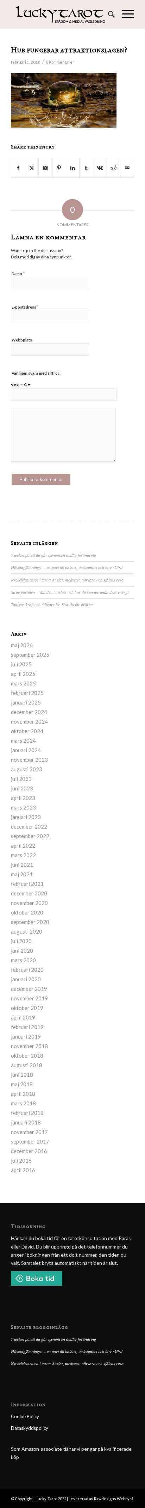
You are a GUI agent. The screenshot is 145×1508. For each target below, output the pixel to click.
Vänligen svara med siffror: (36, 373)
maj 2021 (22, 874)
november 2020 (29, 903)
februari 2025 (27, 693)
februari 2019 (27, 1027)
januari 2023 (26, 817)
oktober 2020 (27, 912)
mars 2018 (23, 1103)
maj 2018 (22, 1084)
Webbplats (22, 340)
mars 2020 (23, 960)
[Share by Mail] (127, 167)
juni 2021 (22, 864)
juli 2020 (21, 941)
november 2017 (29, 1132)
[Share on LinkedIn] (73, 167)
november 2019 (29, 998)
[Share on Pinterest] (59, 167)
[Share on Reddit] (113, 167)
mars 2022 (23, 855)
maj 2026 (22, 645)
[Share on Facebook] (18, 167)
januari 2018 (26, 1122)
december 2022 (29, 826)
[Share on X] (32, 167)
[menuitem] (108, 14)
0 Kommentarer (60, 62)
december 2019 (29, 989)
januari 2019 (26, 1036)
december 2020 (29, 893)
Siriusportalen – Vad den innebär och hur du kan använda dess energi (69, 592)
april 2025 (23, 674)
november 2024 (29, 721)
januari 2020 (26, 979)
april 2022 (23, 845)
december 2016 (29, 1151)
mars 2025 (23, 683)
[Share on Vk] (100, 167)
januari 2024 (26, 750)
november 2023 (29, 759)
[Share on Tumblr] (86, 167)
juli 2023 (21, 779)
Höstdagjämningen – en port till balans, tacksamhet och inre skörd (66, 567)
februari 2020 (27, 969)
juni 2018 (22, 1074)
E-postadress (25, 307)
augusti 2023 (26, 769)
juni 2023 (22, 788)
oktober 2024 (27, 731)
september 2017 (30, 1141)
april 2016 (23, 1170)
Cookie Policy (25, 1416)
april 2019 (23, 1017)
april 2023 (23, 798)
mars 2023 (23, 807)
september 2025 (30, 654)
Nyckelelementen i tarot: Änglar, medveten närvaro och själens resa (67, 580)
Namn (18, 273)
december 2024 (29, 712)
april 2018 (23, 1094)
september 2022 (30, 836)
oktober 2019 (27, 1008)
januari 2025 (26, 702)
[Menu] (124, 14)
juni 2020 (22, 950)
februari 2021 (27, 884)
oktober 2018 (27, 1055)
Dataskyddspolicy (29, 1428)
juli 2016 (21, 1160)
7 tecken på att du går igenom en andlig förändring (53, 555)
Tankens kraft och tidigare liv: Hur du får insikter (52, 604)
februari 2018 (27, 1113)
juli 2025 (21, 664)
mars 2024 (23, 740)
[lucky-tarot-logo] (60, 14)
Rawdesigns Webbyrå (113, 1498)
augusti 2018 (26, 1065)
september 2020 (30, 922)
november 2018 (29, 1046)
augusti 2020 (26, 931)
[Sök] (108, 14)
